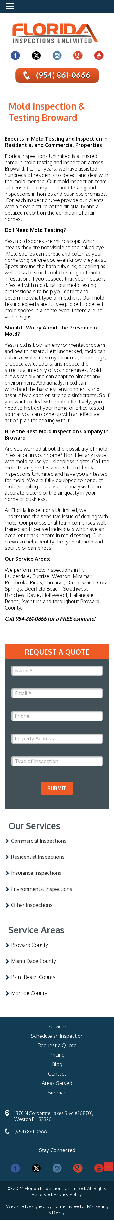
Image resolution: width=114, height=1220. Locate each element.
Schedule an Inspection (57, 1036)
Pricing (57, 1055)
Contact (57, 1074)
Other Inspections (32, 905)
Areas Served (57, 1083)
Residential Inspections (38, 857)
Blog (57, 1064)
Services (57, 1026)
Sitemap (57, 1092)
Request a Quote (57, 1045)
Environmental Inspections (41, 889)
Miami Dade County (33, 961)
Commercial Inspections (38, 841)
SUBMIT (57, 788)
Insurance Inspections (36, 873)
